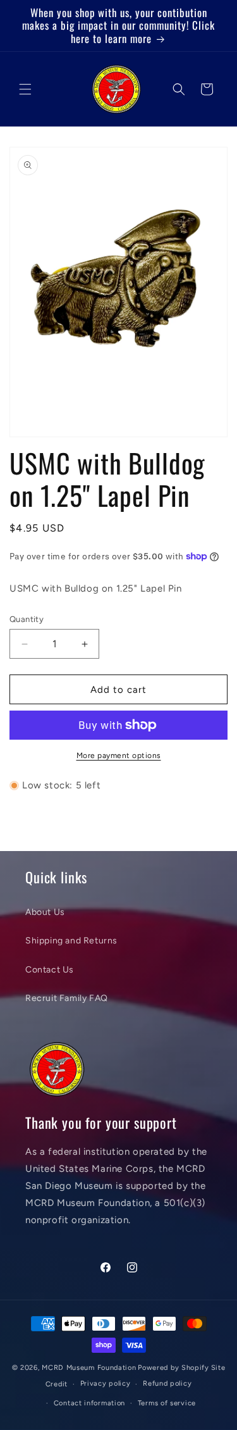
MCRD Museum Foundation (89, 1368)
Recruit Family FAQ (66, 998)
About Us (45, 912)
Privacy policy (105, 1383)
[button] (25, 89)
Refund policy (167, 1383)
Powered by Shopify (173, 1368)
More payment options (118, 755)
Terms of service (167, 1403)
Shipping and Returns (71, 940)
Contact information (89, 1403)
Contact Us (49, 969)
